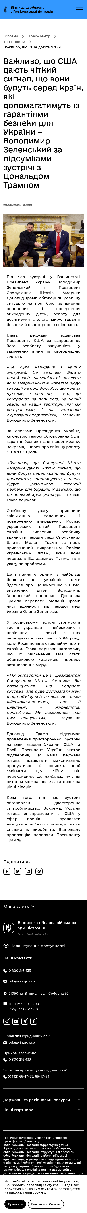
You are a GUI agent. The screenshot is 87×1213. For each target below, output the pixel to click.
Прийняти (15, 1204)
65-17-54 (42, 1076)
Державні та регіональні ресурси (36, 1100)
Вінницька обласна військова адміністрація (32, 9)
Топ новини (14, 42)
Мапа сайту (16, 906)
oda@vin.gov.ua (22, 1042)
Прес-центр (38, 36)
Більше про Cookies (46, 1204)
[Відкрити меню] (80, 9)
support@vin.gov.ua (54, 1144)
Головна (10, 36)
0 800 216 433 (20, 1059)
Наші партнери (18, 1110)
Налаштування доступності (37, 946)
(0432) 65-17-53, (21, 1076)
